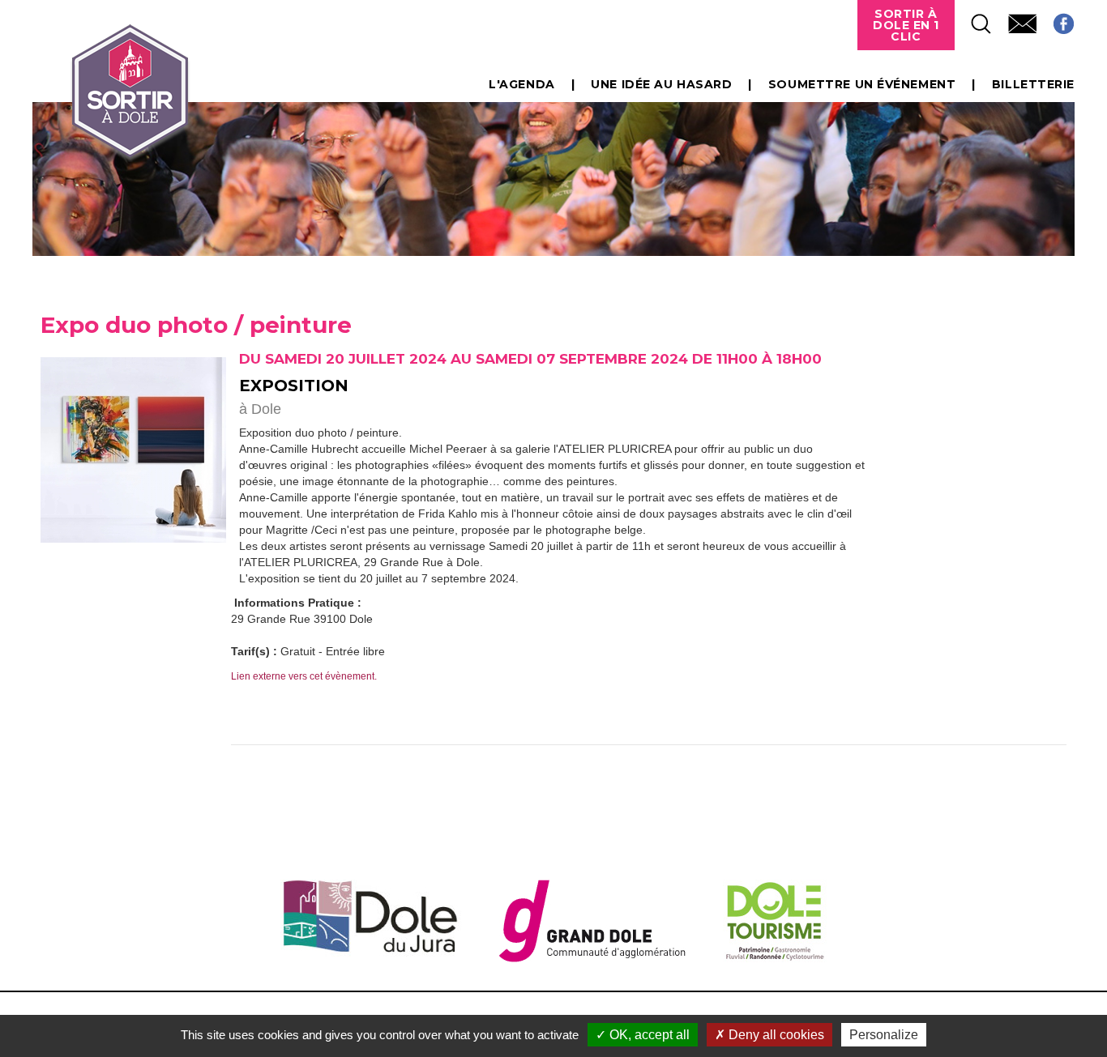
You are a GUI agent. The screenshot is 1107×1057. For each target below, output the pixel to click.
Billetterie (1033, 84)
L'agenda (521, 84)
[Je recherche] (973, 19)
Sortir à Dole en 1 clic (906, 25)
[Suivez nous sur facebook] (1055, 19)
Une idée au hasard (661, 84)
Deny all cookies (774, 1035)
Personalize (883, 1035)
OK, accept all (648, 1035)
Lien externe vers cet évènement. (304, 676)
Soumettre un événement (861, 84)
